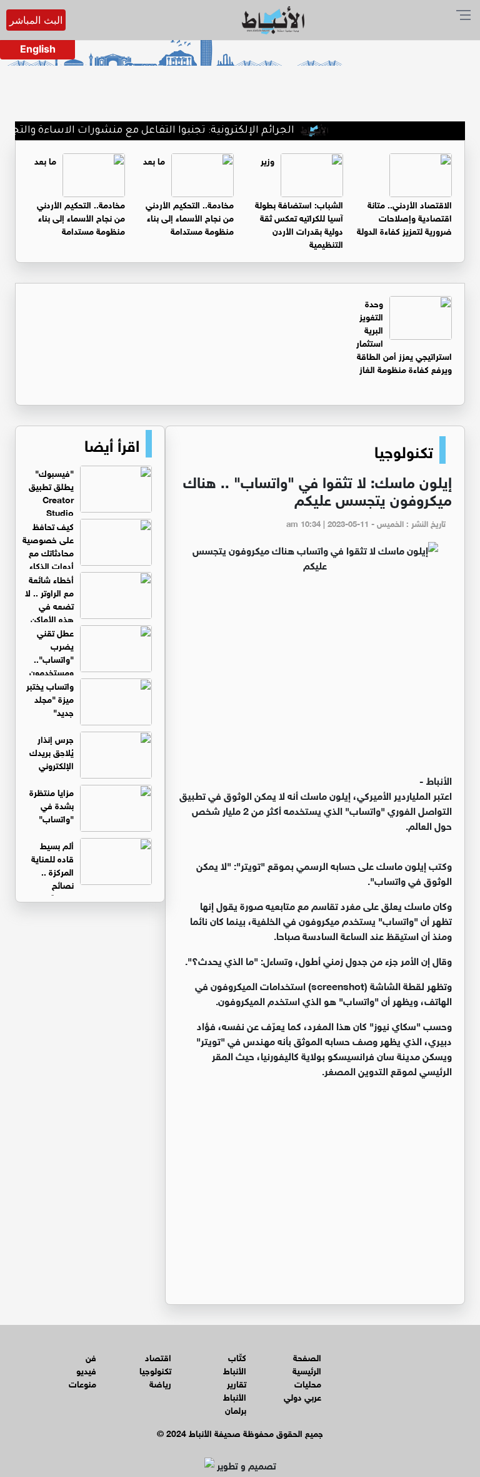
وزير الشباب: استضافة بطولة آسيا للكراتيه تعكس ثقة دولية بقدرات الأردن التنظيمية (299, 201)
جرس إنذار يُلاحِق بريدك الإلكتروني (51, 751)
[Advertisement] (315, 678)
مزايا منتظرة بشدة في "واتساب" (51, 804)
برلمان (235, 1409)
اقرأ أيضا (111, 443)
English (38, 49)
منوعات (82, 1383)
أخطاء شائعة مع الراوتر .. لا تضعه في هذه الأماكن (49, 598)
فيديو (86, 1369)
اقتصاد (158, 1356)
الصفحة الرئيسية (306, 1363)
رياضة (160, 1383)
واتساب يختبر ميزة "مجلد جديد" (50, 698)
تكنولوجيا (403, 450)
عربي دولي (302, 1396)
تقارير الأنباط (234, 1389)
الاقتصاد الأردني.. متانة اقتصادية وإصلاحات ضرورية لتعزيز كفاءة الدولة (404, 217)
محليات (307, 1383)
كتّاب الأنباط (234, 1363)
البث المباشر (35, 20)
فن (91, 1356)
